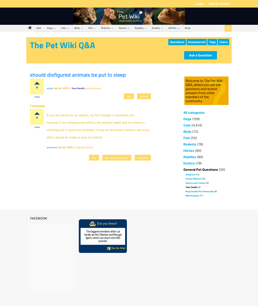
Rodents (105, 28)
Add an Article (219, 4)
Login (200, 4)
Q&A (38, 28)
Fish (90, 28)
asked (50, 88)
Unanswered (197, 42)
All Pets (172, 28)
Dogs (50, 28)
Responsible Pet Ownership (200, 191)
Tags (212, 42)
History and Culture (196, 183)
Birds (77, 28)
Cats (63, 28)
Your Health (191, 187)
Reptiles (139, 28)
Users (223, 42)
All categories (194, 112)
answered (52, 147)
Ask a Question (200, 55)
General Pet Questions (200, 169)
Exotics (156, 28)
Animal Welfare (193, 178)
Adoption (190, 174)
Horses (122, 28)
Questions (177, 42)
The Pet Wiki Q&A (62, 45)
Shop (187, 28)
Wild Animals (192, 195)
